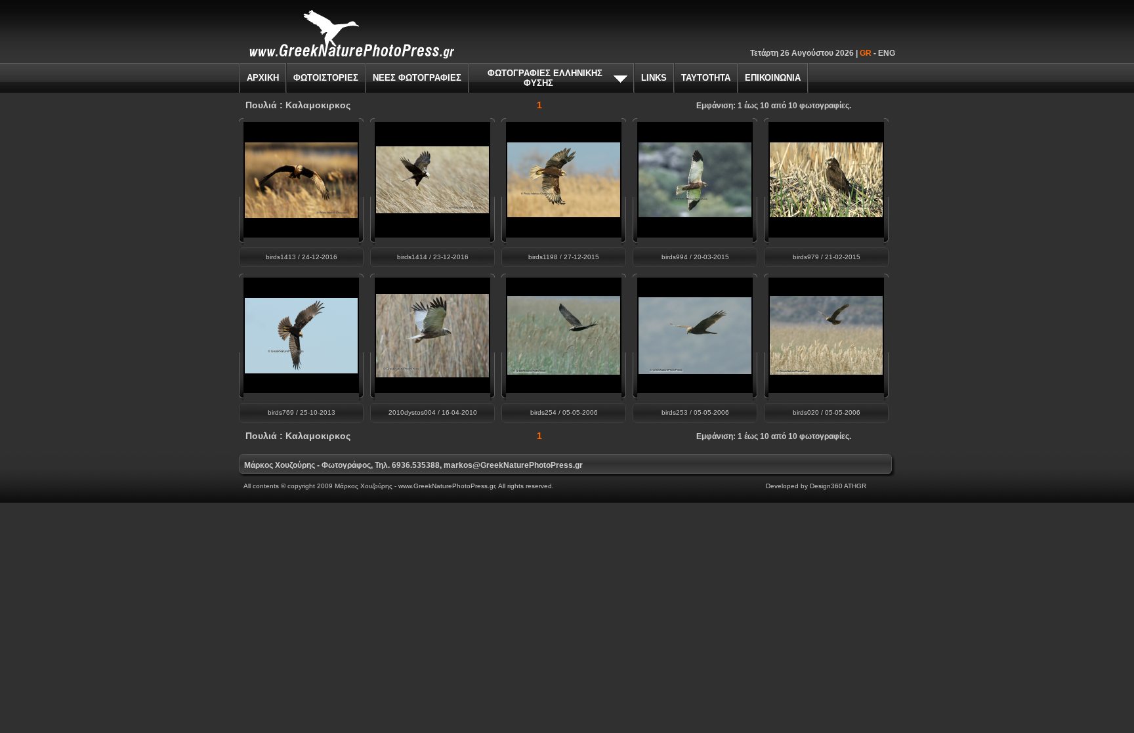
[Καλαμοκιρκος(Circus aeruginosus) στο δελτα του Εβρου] (301, 214)
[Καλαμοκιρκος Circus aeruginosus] (695, 370)
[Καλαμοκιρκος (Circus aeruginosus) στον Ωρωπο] (826, 213)
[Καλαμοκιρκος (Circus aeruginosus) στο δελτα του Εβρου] (563, 213)
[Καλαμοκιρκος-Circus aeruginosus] (563, 371)
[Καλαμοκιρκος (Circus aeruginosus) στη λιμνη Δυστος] (695, 213)
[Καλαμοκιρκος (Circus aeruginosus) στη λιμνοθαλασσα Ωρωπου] (301, 369)
